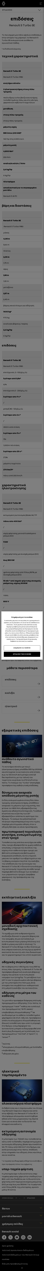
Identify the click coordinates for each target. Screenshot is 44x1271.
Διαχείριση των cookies (22, 648)
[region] (22, 635)
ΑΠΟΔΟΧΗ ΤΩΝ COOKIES (22, 654)
